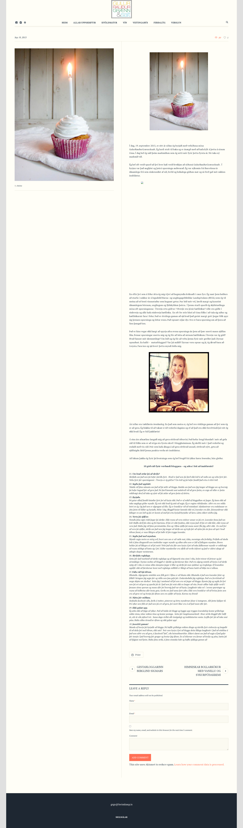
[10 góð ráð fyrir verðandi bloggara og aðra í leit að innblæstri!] (64, 114)
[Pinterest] (25, 22)
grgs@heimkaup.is (121, 804)
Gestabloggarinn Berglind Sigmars (150, 669)
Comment (133, 735)
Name (132, 700)
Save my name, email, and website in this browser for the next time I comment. (161, 730)
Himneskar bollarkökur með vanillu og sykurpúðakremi (202, 671)
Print (138, 654)
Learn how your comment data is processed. (199, 764)
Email (132, 713)
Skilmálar (122, 817)
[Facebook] (16, 22)
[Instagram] (20, 22)
